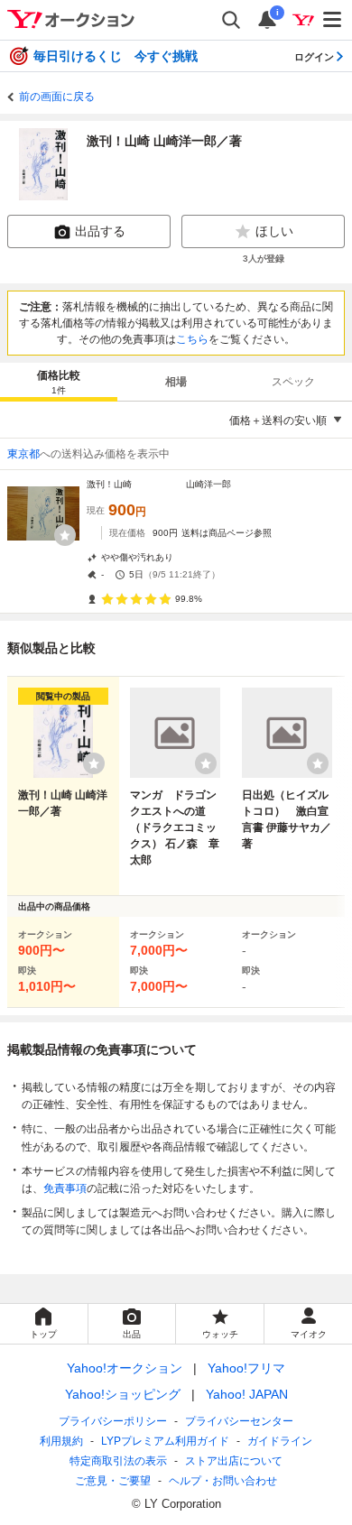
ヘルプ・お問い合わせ (223, 1480)
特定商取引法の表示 (118, 1461)
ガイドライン (279, 1441)
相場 (176, 381)
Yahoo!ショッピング (123, 1394)
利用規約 (61, 1441)
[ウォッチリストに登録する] (94, 763)
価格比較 (58, 382)
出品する (100, 231)
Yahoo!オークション (124, 1368)
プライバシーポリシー (113, 1421)
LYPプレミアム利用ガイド (165, 1441)
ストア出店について (234, 1461)
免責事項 (65, 1188)
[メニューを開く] (333, 19)
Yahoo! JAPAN (247, 1394)
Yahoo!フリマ (246, 1368)
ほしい (274, 231)
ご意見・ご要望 (113, 1480)
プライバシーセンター (239, 1421)
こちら (192, 339)
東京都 (23, 453)
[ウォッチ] (65, 535)
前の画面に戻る (57, 96)
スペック (293, 381)
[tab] (58, 382)
